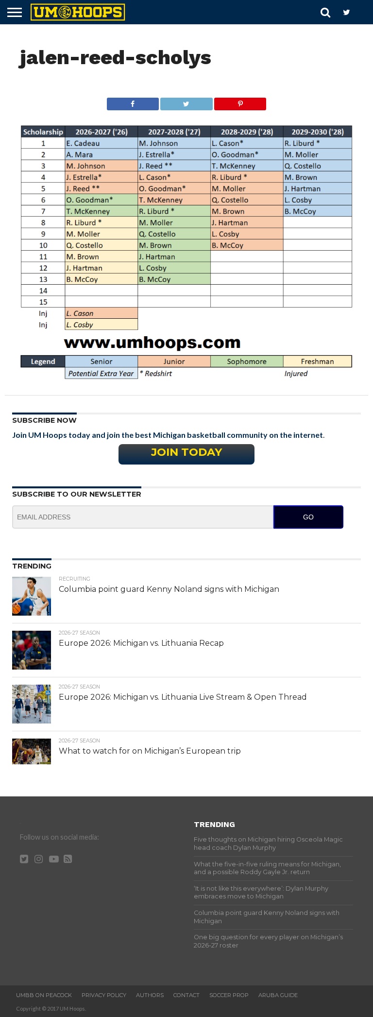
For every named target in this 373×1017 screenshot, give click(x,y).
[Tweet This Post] (186, 101)
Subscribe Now (44, 420)
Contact (186, 995)
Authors (150, 995)
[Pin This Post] (240, 101)
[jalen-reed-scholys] (187, 376)
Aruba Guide (278, 995)
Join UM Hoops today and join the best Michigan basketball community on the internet (167, 434)
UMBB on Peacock (44, 995)
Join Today (186, 452)
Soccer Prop (229, 995)
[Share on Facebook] (133, 101)
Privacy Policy (104, 995)
